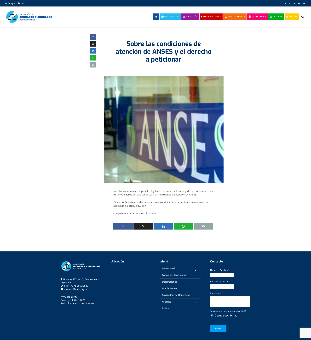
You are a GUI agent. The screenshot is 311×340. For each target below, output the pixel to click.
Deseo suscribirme (226, 315)
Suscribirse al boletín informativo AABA (228, 311)
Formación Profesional (174, 275)
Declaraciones (212, 16)
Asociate (277, 16)
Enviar (218, 328)
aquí (154, 213)
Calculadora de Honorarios (176, 295)
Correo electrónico (219, 282)
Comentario (216, 293)
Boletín (292, 16)
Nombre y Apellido (219, 270)
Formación (191, 16)
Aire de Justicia (236, 16)
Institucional (171, 16)
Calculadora (258, 16)
